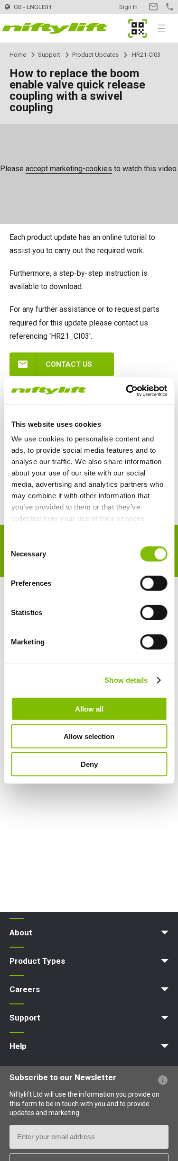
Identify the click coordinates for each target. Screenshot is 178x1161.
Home (17, 54)
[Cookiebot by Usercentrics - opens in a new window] (126, 391)
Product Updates (95, 54)
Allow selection (89, 736)
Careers (24, 989)
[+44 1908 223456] (170, 7)
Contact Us (153, 7)
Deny (89, 764)
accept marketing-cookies (69, 168)
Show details (126, 680)
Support (49, 54)
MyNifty (137, 28)
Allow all (89, 708)
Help (18, 1046)
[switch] (153, 582)
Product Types (37, 961)
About (20, 932)
